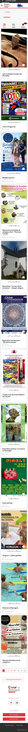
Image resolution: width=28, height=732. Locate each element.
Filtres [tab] (23, 27)
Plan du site (20, 725)
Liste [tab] (4, 27)
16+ (15, 670)
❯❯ (25, 670)
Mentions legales (9, 725)
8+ (11, 670)
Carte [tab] (13, 27)
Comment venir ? (14, 719)
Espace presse (21, 730)
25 (18, 670)
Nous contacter (14, 715)
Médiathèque (5, 2)
